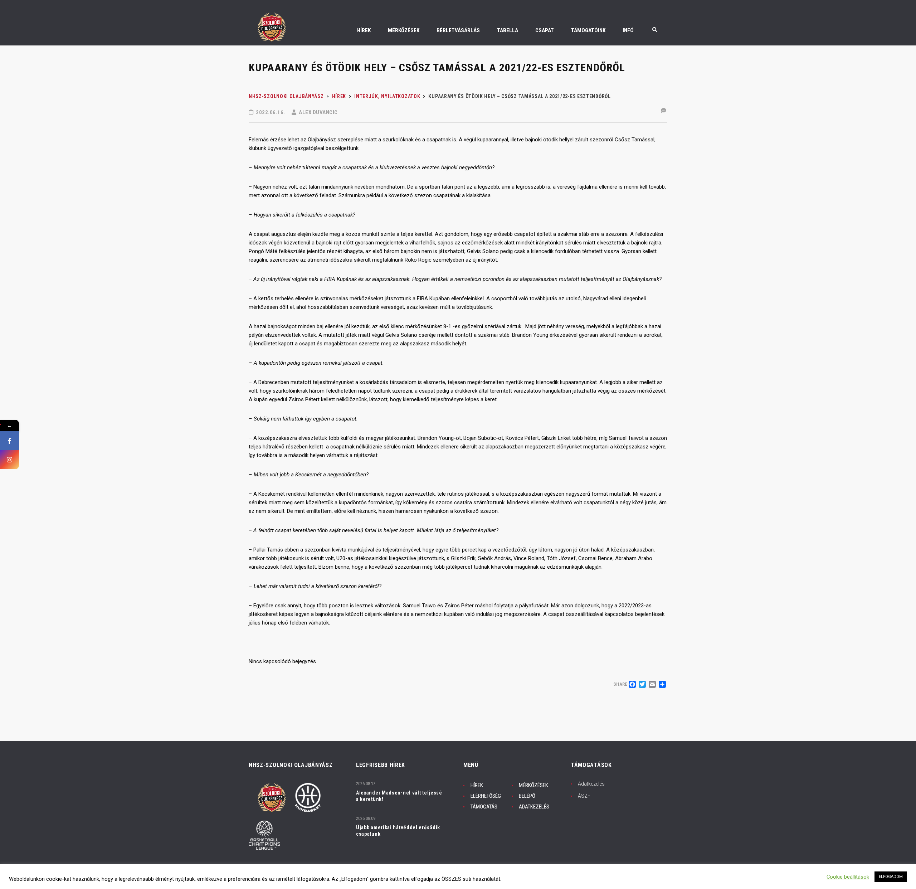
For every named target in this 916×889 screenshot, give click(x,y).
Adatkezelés (591, 784)
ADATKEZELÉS (534, 806)
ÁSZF (584, 796)
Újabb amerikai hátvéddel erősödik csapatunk (398, 831)
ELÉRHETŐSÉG (486, 796)
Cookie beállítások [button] (848, 877)
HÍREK (477, 785)
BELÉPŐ (527, 796)
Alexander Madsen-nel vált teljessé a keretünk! (399, 796)
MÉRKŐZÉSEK (533, 785)
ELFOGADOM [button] (891, 876)
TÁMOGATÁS (484, 806)
